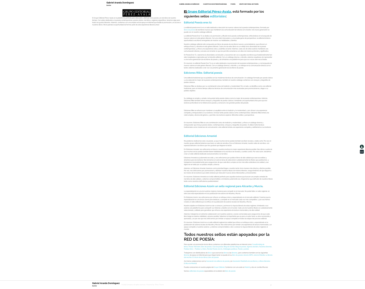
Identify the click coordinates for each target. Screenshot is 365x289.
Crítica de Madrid (190, 263)
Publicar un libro (200, 249)
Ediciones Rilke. (194, 72)
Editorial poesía (213, 72)
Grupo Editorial (219, 267)
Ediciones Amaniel (206, 135)
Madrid (247, 267)
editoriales (218, 16)
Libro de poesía (213, 257)
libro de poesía (206, 247)
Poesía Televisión (194, 247)
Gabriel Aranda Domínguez (120, 2)
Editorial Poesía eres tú (198, 22)
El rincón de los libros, (200, 257)
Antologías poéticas (230, 249)
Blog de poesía (240, 247)
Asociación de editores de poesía (217, 261)
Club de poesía (217, 247)
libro (225, 253)
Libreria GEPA (248, 255)
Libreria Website (259, 255)
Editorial (189, 135)
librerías (234, 253)
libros (210, 253)
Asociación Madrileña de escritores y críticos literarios (251, 261)
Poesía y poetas (243, 249)
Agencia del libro (253, 247)
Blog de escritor (229, 247)
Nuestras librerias (265, 247)
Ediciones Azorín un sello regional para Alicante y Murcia (229, 186)
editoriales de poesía (196, 271)
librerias (186, 255)
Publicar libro (188, 249)
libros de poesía (189, 30)
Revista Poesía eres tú (214, 249)
